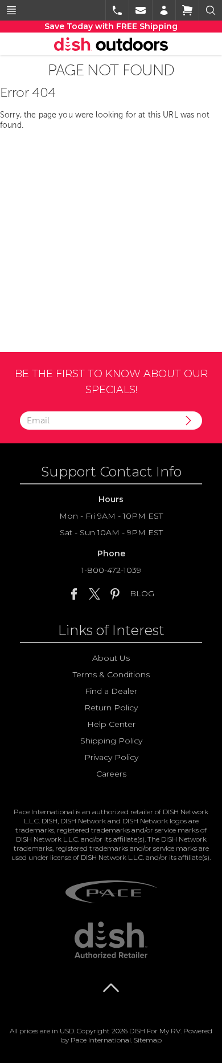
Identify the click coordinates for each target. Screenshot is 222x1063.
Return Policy (111, 707)
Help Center (111, 724)
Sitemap (148, 1040)
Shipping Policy (111, 740)
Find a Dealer (111, 691)
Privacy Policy (111, 757)
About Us (111, 658)
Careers (111, 774)
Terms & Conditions (111, 674)
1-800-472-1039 (111, 570)
